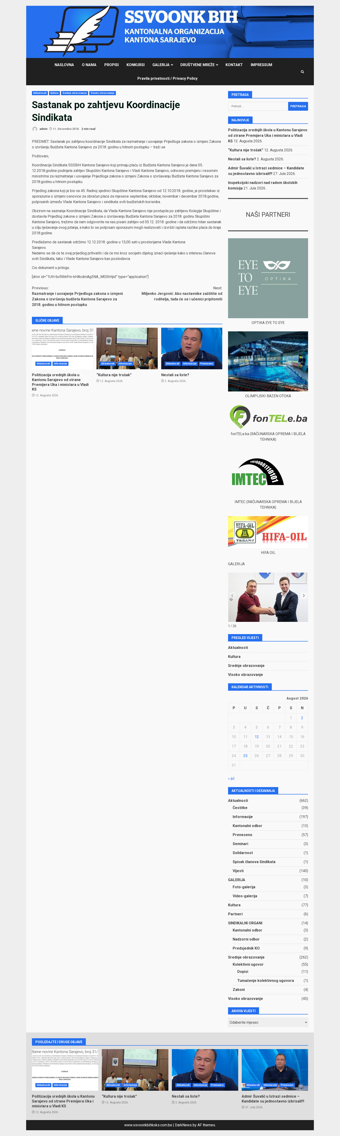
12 (257, 737)
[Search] (302, 71)
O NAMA (89, 65)
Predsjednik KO (246, 948)
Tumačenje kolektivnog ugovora (265, 980)
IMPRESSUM (261, 65)
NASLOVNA (64, 65)
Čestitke (240, 808)
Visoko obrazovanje (102, 93)
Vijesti (238, 871)
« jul (231, 778)
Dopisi (242, 971)
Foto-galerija (244, 887)
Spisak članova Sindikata (254, 862)
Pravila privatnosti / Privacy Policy (167, 78)
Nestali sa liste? (191, 348)
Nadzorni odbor (246, 939)
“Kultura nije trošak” (127, 348)
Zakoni (239, 989)
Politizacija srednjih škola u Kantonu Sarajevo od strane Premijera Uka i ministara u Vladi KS (62, 348)
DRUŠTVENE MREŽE (197, 65)
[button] (304, 595)
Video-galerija (245, 896)
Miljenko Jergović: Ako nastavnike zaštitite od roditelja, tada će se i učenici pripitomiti (182, 293)
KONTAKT (234, 65)
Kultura (54, 93)
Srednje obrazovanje (74, 93)
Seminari (240, 844)
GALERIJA (161, 65)
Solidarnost (243, 853)
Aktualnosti (39, 93)
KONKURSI (136, 65)
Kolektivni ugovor (248, 964)
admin (43, 129)
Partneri (235, 914)
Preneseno (206, 363)
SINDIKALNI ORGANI (245, 923)
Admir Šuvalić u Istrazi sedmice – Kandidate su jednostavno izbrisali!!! (275, 1070)
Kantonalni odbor (247, 826)
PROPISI (111, 65)
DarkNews (183, 1125)
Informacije (60, 363)
